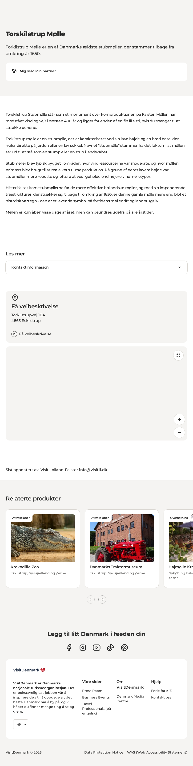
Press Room (92, 691)
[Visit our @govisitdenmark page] (110, 647)
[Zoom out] (179, 432)
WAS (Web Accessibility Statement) (157, 752)
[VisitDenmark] (29, 670)
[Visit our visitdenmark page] (96, 647)
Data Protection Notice (103, 752)
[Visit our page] (83, 647)
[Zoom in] (179, 419)
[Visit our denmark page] (69, 647)
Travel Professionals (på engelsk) (96, 708)
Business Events (96, 697)
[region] (96, 393)
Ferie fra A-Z (161, 691)
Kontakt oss (161, 697)
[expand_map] (178, 355)
